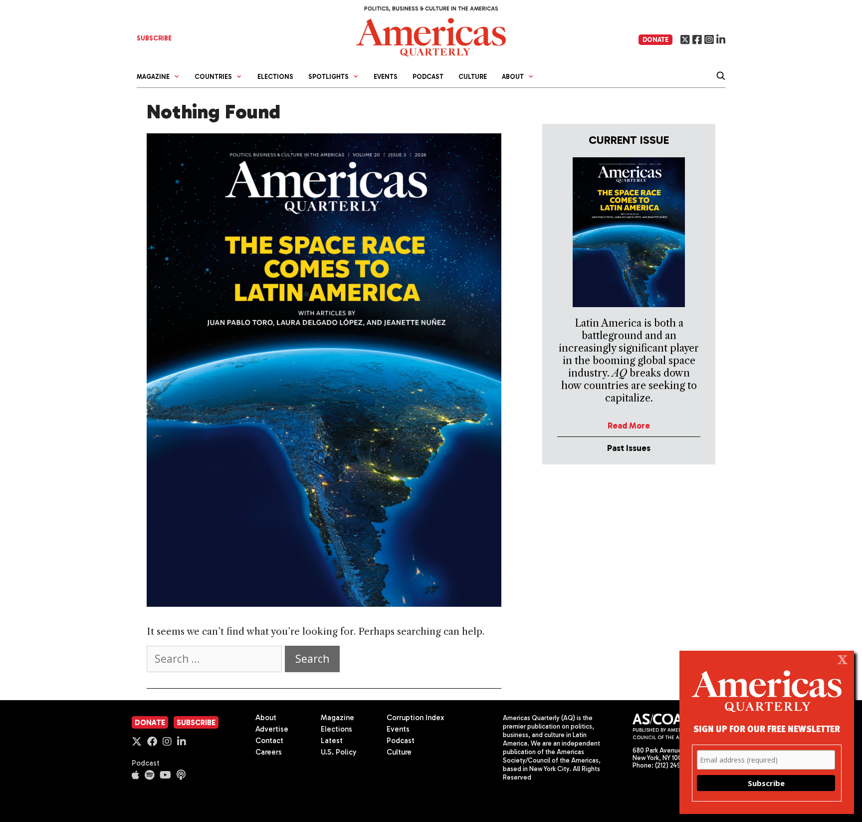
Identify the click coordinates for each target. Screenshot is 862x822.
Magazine (337, 717)
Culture (472, 76)
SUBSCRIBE (154, 38)
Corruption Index (415, 717)
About (265, 717)
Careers (268, 752)
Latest (332, 740)
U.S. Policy (339, 752)
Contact (269, 740)
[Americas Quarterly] (431, 36)
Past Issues (628, 448)
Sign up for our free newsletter (766, 728)
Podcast (428, 76)
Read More (629, 425)
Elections (275, 76)
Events (386, 76)
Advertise (271, 729)
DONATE (655, 39)
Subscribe (196, 722)
